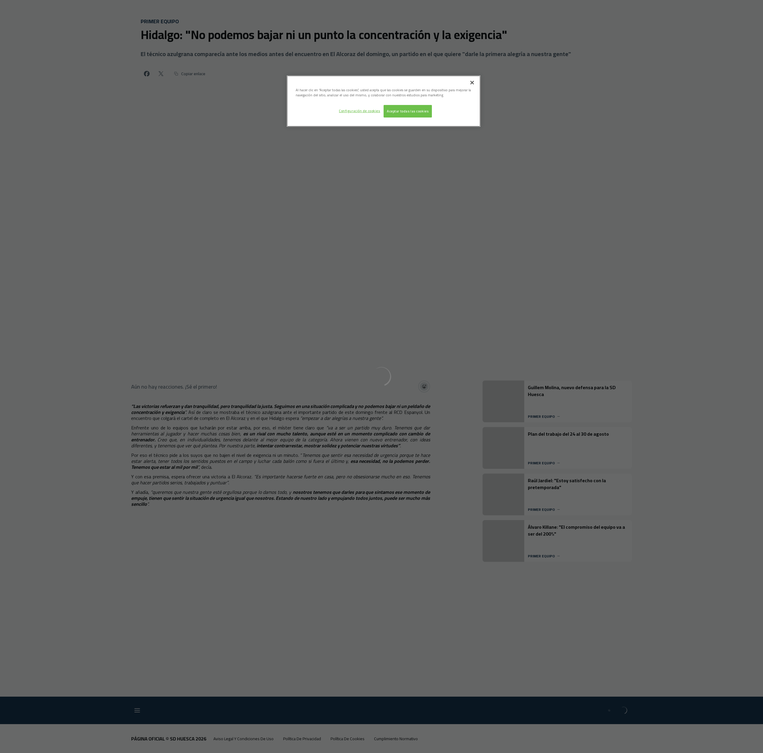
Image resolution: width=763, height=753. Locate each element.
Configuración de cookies (359, 111)
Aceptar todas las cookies (408, 111)
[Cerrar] (472, 82)
